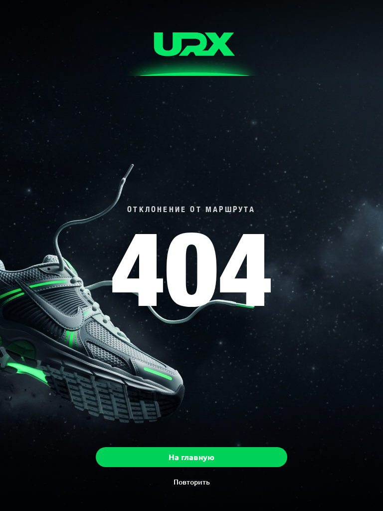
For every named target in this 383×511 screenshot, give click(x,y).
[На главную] (191, 48)
